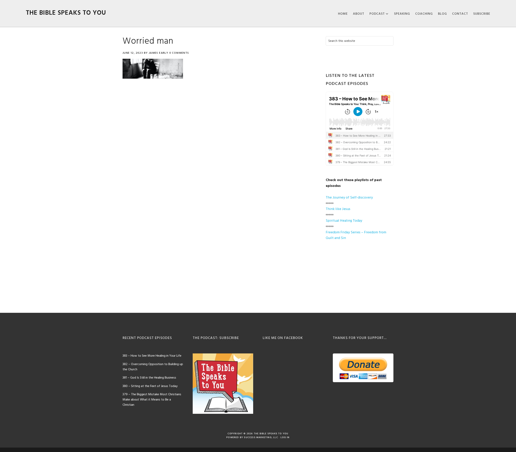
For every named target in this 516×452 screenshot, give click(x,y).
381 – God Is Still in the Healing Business (149, 377)
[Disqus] (217, 139)
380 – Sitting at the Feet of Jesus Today (150, 386)
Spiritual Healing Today (344, 221)
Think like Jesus (338, 209)
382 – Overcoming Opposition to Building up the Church (153, 367)
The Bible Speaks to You (66, 13)
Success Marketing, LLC (261, 438)
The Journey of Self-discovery (349, 198)
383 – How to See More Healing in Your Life (152, 355)
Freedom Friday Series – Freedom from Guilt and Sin (356, 235)
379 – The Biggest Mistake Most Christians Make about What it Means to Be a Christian (152, 399)
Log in (285, 438)
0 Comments (179, 53)
